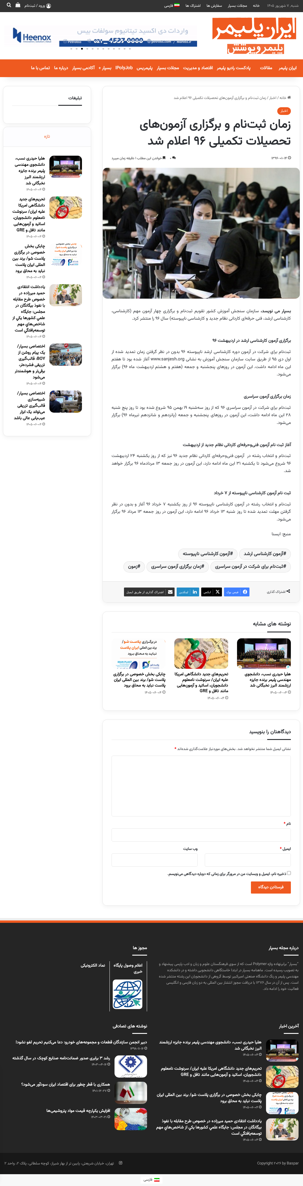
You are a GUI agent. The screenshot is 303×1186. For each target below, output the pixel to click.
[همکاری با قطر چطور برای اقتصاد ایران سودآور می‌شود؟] (131, 1093)
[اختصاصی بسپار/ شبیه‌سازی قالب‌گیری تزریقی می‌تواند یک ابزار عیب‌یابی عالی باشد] (65, 402)
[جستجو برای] (8, 6)
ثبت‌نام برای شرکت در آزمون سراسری (249, 566)
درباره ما (61, 68)
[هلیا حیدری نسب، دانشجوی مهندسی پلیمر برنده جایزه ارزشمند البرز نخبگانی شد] (264, 653)
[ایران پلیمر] (247, 35)
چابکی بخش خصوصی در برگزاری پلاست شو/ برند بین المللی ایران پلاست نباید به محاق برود (139, 680)
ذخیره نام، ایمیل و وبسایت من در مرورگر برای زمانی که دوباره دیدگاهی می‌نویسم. (226, 874)
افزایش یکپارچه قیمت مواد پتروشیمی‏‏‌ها (78, 1111)
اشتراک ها (193, 6)
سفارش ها (214, 6)
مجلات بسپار (237, 6)
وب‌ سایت (190, 849)
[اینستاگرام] (120, 1163)
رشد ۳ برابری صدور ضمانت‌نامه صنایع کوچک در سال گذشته (61, 1058)
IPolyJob (124, 68)
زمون (132, 566)
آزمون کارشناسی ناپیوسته (206, 554)
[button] (71, 49)
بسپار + (105, 68)
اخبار (272, 98)
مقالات (266, 68)
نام (287, 824)
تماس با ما (40, 68)
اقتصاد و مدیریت (198, 68)
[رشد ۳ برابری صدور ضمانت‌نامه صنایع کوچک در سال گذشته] (131, 1066)
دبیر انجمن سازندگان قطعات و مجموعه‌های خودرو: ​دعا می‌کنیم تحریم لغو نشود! (81, 1042)
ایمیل (285, 849)
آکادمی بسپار (83, 68)
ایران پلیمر (287, 68)
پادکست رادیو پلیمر (234, 68)
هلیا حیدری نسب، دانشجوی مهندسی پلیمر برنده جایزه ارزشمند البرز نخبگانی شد (268, 680)
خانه (256, 6)
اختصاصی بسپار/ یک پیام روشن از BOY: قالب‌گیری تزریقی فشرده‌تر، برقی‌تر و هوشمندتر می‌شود (30, 362)
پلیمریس (145, 68)
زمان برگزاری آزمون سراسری (176, 566)
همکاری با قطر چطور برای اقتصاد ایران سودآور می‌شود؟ (65, 1084)
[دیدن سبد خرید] (17, 6)
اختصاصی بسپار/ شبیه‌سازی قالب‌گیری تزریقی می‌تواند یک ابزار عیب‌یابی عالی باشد (29, 406)
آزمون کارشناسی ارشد (263, 554)
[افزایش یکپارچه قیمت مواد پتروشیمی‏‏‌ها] (131, 1119)
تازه (47, 136)
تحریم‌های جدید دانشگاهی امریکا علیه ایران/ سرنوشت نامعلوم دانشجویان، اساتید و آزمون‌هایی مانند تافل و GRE (201, 682)
